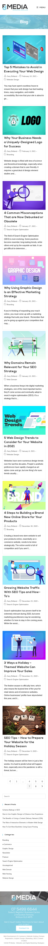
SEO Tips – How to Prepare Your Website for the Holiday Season (24, 742)
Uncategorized (7, 865)
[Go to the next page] (42, 786)
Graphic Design (7, 849)
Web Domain (12, 379)
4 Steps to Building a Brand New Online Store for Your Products (24, 517)
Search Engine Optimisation (18, 230)
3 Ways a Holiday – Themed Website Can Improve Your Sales (19, 667)
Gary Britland (12, 76)
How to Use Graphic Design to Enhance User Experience (22, 814)
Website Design (13, 80)
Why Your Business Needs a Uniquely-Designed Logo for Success (23, 142)
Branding (10, 155)
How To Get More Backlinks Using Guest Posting (20, 827)
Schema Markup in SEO (11, 810)
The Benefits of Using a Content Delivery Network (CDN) (22, 818)
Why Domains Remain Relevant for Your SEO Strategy (20, 367)
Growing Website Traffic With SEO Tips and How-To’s (22, 592)
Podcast (5, 857)
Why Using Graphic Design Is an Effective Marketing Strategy (23, 292)
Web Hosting (7, 874)
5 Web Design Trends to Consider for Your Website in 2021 (23, 442)
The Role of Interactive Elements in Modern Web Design (22, 823)
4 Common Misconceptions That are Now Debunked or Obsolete (23, 217)
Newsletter (6, 853)
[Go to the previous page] (10, 781)
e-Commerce (7, 844)
